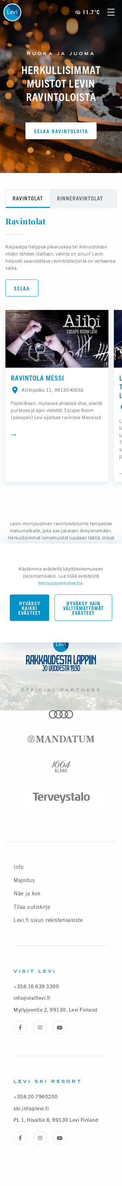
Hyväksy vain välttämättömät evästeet (83, 608)
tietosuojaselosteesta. (61, 583)
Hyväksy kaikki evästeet (29, 608)
